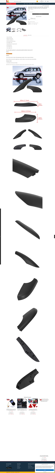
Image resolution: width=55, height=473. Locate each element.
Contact (34, 3)
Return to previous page (46, 5)
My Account (18, 465)
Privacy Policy (44, 471)
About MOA (7, 465)
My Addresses (19, 467)
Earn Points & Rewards (31, 468)
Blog (6, 466)
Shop (27, 3)
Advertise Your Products (31, 467)
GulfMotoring (32, 18)
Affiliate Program (30, 466)
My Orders (18, 466)
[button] (53, 464)
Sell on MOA (30, 3)
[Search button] (37, 1)
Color (29, 10)
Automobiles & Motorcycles (12, 5)
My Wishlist (18, 468)
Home (24, 3)
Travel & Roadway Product (19, 5)
